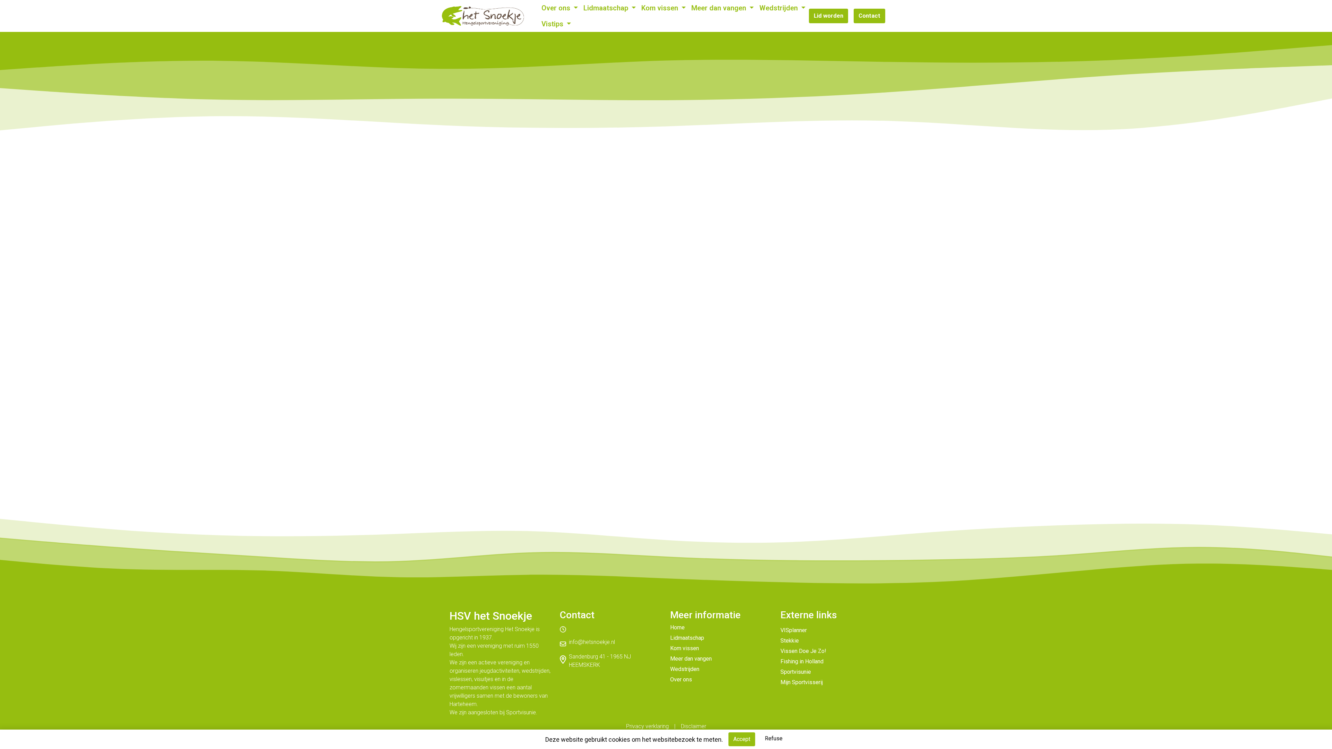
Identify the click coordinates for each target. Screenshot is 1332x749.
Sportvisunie (795, 672)
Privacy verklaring (647, 726)
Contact (869, 15)
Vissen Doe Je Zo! (803, 651)
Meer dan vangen (719, 8)
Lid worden (828, 15)
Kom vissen (660, 8)
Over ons (556, 8)
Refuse (774, 738)
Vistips (553, 24)
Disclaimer (693, 726)
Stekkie (789, 640)
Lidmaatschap (606, 8)
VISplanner (793, 630)
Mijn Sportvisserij (801, 682)
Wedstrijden (779, 8)
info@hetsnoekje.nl (592, 642)
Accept (741, 739)
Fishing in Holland (801, 661)
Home (677, 627)
